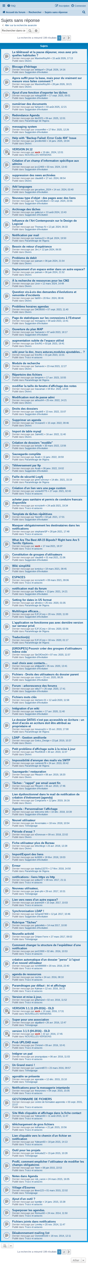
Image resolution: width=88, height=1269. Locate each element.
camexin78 (40, 763)
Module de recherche (26, 363)
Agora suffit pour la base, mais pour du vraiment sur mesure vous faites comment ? (47, 79)
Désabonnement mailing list (30, 1233)
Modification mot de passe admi (33, 397)
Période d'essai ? (23, 831)
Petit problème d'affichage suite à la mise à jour (43, 749)
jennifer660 (40, 141)
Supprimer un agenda (26, 420)
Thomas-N (40, 226)
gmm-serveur (42, 479)
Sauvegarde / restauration (29, 771)
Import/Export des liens (27, 854)
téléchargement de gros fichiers (33, 1124)
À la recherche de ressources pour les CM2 (40, 280)
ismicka (39, 568)
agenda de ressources (26, 974)
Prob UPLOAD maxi (25, 1042)
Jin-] (37, 249)
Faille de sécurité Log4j (27, 476)
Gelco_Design (42, 740)
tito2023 (39, 118)
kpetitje (38, 1201)
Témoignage (31, 825)
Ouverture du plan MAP (27, 329)
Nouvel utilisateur (23, 820)
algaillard (39, 1022)
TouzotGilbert (42, 201)
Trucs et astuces (34, 357)
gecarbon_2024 (43, 189)
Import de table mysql (26, 431)
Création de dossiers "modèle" (32, 442)
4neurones (40, 1090)
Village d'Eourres (23, 1187)
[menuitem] (11, 5)
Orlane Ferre (41, 936)
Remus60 (40, 1213)
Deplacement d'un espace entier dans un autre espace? (48, 269)
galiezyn (39, 212)
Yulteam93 (40, 1116)
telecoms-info (42, 812)
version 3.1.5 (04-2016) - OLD (31, 1031)
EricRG (39, 343)
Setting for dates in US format (31, 600)
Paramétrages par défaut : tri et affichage (39, 985)
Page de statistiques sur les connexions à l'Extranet (46, 317)
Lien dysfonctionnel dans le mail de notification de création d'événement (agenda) (45, 796)
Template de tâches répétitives (32, 514)
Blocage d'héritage (24, 66)
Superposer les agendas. (28, 1210)
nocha (38, 977)
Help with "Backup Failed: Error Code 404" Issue (44, 138)
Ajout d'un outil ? (23, 1198)
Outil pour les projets (26, 1150)
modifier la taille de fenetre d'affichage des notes (44, 386)
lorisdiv (38, 445)
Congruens (40, 800)
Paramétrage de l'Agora (37, 120)
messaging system (24, 126)
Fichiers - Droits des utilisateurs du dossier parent (45, 674)
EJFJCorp (40, 614)
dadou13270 (41, 868)
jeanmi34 (39, 902)
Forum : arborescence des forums (34, 685)
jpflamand (40, 1000)
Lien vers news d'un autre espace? (35, 899)
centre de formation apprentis (50, 1102)
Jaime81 (39, 434)
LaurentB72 (41, 1068)
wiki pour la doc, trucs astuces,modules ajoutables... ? (48, 352)
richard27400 (41, 914)
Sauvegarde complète (26, 454)
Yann (37, 1167)
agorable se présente (26, 1076)
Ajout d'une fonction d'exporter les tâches (39, 92)
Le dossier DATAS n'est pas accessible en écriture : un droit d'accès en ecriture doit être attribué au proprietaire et (48, 723)
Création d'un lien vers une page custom (39, 488)
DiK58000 (40, 309)
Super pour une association (30, 1019)
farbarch (39, 107)
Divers (28, 61)
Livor (37, 283)
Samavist (39, 332)
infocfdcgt (40, 846)
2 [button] (64, 38)
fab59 (38, 298)
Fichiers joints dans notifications (34, 1221)
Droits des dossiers (25, 408)
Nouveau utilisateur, (25, 888)
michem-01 (40, 700)
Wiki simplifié (21, 565)
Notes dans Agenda (25, 1176)
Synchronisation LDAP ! (28, 911)
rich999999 (40, 965)
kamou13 (39, 238)
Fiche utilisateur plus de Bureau (33, 843)
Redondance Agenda (26, 115)
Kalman (39, 988)
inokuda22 (40, 1153)
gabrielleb (40, 925)
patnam (39, 261)
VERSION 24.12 (22, 149)
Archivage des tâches (26, 209)
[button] (69, 37)
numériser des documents (29, 104)
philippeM (39, 666)
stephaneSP (41, 531)
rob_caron (40, 1179)
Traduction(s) (20, 637)
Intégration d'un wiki (25, 708)
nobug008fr (41, 95)
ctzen (38, 677)
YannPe (39, 517)
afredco (39, 603)
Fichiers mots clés (24, 697)
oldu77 (38, 688)
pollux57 (39, 880)
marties (39, 711)
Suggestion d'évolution (36, 72)
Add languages (22, 186)
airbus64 (39, 400)
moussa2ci (40, 729)
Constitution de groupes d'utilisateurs (37, 554)
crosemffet (40, 129)
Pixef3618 (40, 752)
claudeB (39, 178)
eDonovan (40, 834)
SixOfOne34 (41, 654)
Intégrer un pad (22, 1053)
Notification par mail (25, 235)
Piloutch (39, 774)
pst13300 (39, 951)
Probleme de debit (24, 258)
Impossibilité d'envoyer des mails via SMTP (41, 760)
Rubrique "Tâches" (24, 922)
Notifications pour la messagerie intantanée (41, 1087)
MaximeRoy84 (42, 58)
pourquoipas (41, 1056)
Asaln (38, 457)
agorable (39, 1079)
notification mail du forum (29, 588)
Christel (39, 1045)
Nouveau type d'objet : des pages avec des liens (44, 198)
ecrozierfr (40, 505)
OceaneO (40, 423)
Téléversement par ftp (26, 465)
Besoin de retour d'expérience (32, 246)
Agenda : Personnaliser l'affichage (34, 809)
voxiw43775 (41, 491)
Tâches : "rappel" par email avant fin (36, 783)
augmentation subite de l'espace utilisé (38, 340)
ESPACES (18, 577)
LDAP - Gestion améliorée (29, 737)
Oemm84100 (41, 1236)
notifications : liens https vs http (33, 877)
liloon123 (39, 1190)
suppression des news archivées (33, 175)
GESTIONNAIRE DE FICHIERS (32, 1099)
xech (37, 152)
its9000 (38, 857)
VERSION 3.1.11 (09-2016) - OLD (33, 1008)
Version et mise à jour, (27, 997)
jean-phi (39, 891)
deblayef (39, 69)
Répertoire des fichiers (27, 374)
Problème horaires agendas (30, 306)
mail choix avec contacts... (29, 663)
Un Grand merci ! (23, 1065)
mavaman (40, 389)
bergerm (39, 377)
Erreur (16, 865)
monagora (40, 320)
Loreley (39, 1224)
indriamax (40, 1127)
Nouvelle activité (23, 933)
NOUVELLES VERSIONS (38, 155)
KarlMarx (39, 591)
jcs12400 (39, 167)
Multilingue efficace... (26, 611)
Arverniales (41, 823)
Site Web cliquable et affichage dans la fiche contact (46, 1113)
